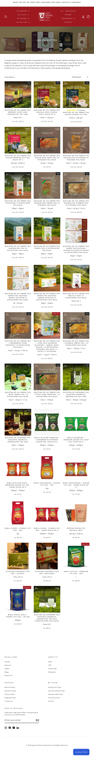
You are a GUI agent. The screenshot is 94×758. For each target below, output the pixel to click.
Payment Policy (10, 691)
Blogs (7, 672)
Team (50, 662)
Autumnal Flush (54, 698)
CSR (49, 665)
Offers (68, 14)
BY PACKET (22, 18)
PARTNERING (67, 18)
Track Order (52, 668)
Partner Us (8, 675)
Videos (7, 668)
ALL (62, 11)
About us (8, 665)
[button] (72, 110)
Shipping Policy (10, 698)
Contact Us (9, 701)
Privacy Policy (10, 694)
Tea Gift (51, 701)
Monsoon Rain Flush (55, 694)
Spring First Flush (54, 687)
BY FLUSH (22, 14)
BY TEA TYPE (22, 22)
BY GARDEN (22, 11)
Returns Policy (10, 687)
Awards (7, 662)
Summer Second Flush (56, 691)
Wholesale (70, 11)
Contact (68, 22)
